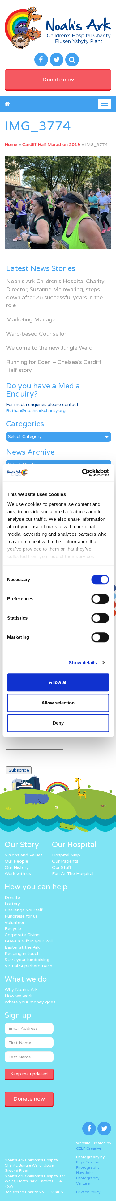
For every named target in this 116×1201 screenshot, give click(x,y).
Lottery (12, 903)
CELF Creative (88, 1148)
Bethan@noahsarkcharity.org (36, 410)
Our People (16, 861)
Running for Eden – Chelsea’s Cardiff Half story (53, 366)
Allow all (58, 682)
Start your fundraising (27, 959)
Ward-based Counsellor (36, 333)
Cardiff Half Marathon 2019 (51, 144)
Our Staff (61, 867)
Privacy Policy (88, 1192)
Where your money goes (30, 1002)
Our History (17, 867)
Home (11, 144)
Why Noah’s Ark (21, 989)
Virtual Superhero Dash (28, 966)
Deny (58, 723)
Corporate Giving (22, 934)
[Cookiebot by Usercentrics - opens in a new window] (82, 473)
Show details (83, 662)
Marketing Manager (31, 319)
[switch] (100, 599)
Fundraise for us (21, 916)
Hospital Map (66, 855)
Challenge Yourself (23, 910)
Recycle (13, 928)
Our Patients (65, 861)
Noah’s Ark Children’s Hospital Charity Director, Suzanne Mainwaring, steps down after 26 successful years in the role (55, 293)
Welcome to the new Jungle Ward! (50, 347)
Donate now (58, 79)
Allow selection (58, 702)
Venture (83, 1183)
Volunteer (14, 922)
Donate (12, 897)
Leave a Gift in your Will (29, 941)
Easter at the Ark (22, 947)
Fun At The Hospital (72, 873)
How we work (18, 995)
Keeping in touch (22, 953)
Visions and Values (24, 855)
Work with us (18, 873)
